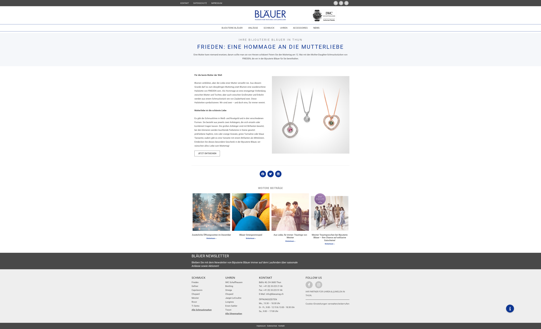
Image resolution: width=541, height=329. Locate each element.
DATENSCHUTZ (200, 3)
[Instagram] (346, 3)
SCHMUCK (198, 278)
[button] (263, 174)
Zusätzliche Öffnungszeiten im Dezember (211, 235)
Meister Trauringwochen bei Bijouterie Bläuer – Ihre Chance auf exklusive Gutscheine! (330, 238)
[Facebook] (341, 3)
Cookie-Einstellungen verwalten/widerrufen (327, 303)
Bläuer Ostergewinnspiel (250, 235)
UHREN (230, 278)
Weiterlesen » (211, 238)
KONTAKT (184, 3)
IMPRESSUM (216, 3)
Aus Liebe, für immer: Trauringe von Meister (290, 236)
